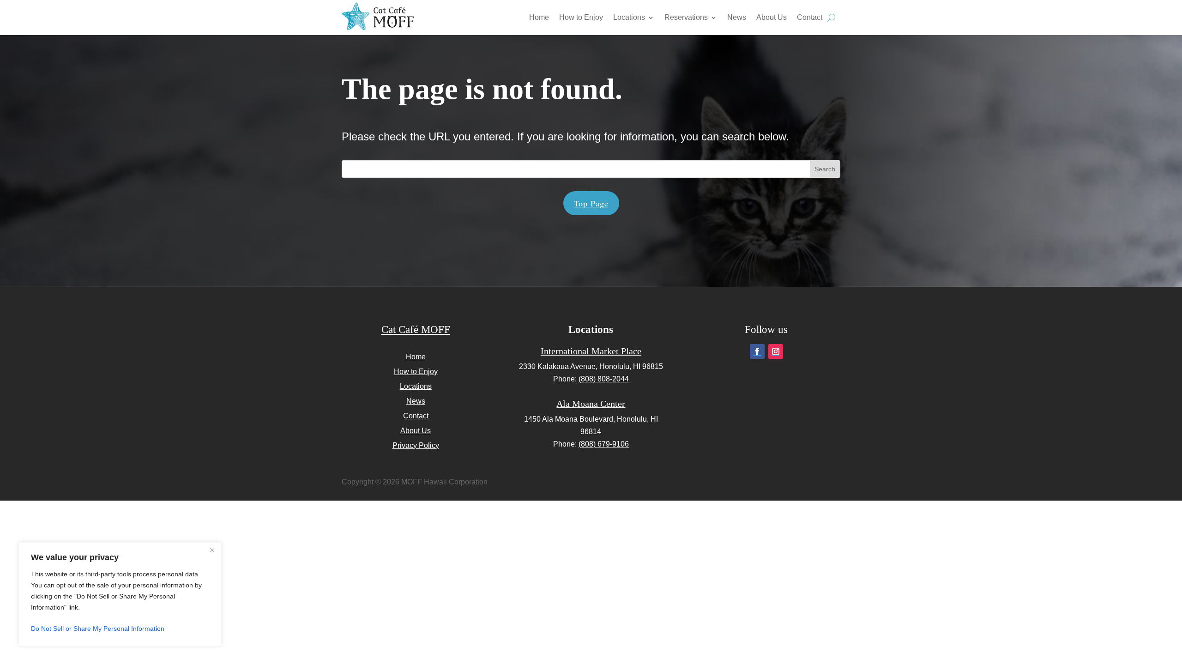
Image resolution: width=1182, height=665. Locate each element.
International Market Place (591, 351)
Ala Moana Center (590, 404)
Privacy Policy (415, 445)
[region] (120, 594)
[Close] (211, 550)
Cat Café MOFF (415, 329)
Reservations (686, 17)
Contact (809, 17)
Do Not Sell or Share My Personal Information (97, 628)
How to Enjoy (581, 17)
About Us (771, 17)
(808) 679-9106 (604, 444)
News (736, 17)
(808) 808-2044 (604, 379)
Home (539, 17)
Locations (629, 17)
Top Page (591, 203)
